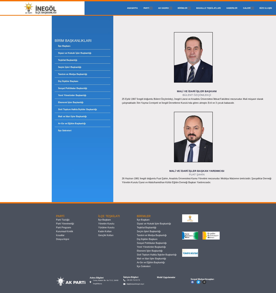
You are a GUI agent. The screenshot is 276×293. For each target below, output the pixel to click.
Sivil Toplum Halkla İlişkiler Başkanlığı (77, 109)
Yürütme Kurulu (106, 227)
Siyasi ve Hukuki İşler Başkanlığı (74, 53)
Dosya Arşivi (62, 239)
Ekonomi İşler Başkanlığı (71, 102)
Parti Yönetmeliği (65, 223)
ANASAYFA (132, 8)
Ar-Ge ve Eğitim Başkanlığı (72, 123)
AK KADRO (163, 8)
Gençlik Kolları (105, 235)
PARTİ (146, 8)
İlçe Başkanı (64, 46)
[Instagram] (204, 282)
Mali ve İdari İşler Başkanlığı (72, 116)
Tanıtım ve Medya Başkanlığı (72, 74)
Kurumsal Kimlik (64, 231)
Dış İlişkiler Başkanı (68, 81)
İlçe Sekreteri (64, 130)
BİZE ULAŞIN (265, 8)
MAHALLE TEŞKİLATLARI (208, 8)
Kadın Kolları (105, 231)
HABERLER (231, 8)
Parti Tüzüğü (62, 220)
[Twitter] (198, 282)
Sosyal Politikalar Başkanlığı (72, 88)
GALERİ (247, 8)
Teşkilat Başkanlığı (67, 60)
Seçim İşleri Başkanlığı (69, 67)
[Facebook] (192, 282)
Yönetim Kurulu (106, 223)
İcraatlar (60, 235)
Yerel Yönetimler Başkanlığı (72, 95)
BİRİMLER (182, 8)
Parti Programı (63, 227)
